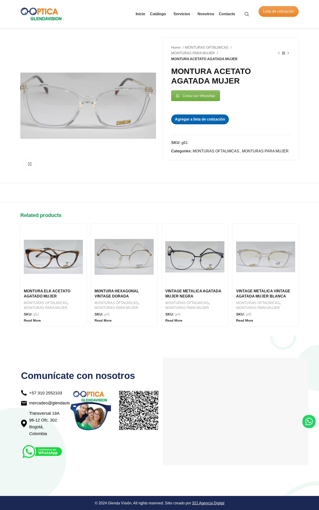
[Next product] (288, 53)
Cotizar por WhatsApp (199, 96)
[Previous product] (278, 53)
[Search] (247, 14)
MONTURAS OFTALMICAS (207, 47)
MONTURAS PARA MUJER (193, 53)
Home (176, 47)
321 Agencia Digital (208, 503)
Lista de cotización (278, 11)
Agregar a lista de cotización (200, 119)
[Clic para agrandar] (29, 164)
